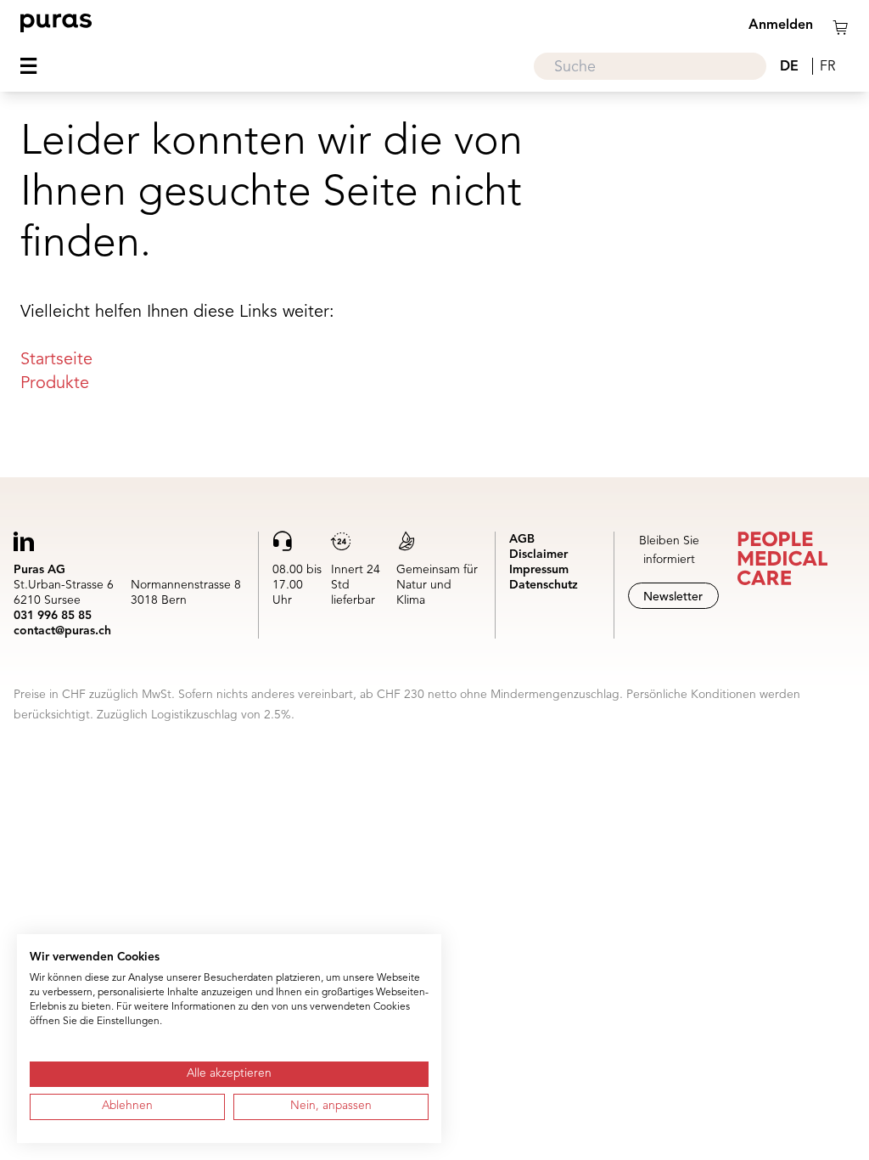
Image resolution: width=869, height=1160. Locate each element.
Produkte (54, 383)
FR (827, 67)
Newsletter (673, 597)
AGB (522, 539)
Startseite (56, 360)
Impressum (539, 570)
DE (789, 67)
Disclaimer (538, 554)
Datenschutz (543, 585)
